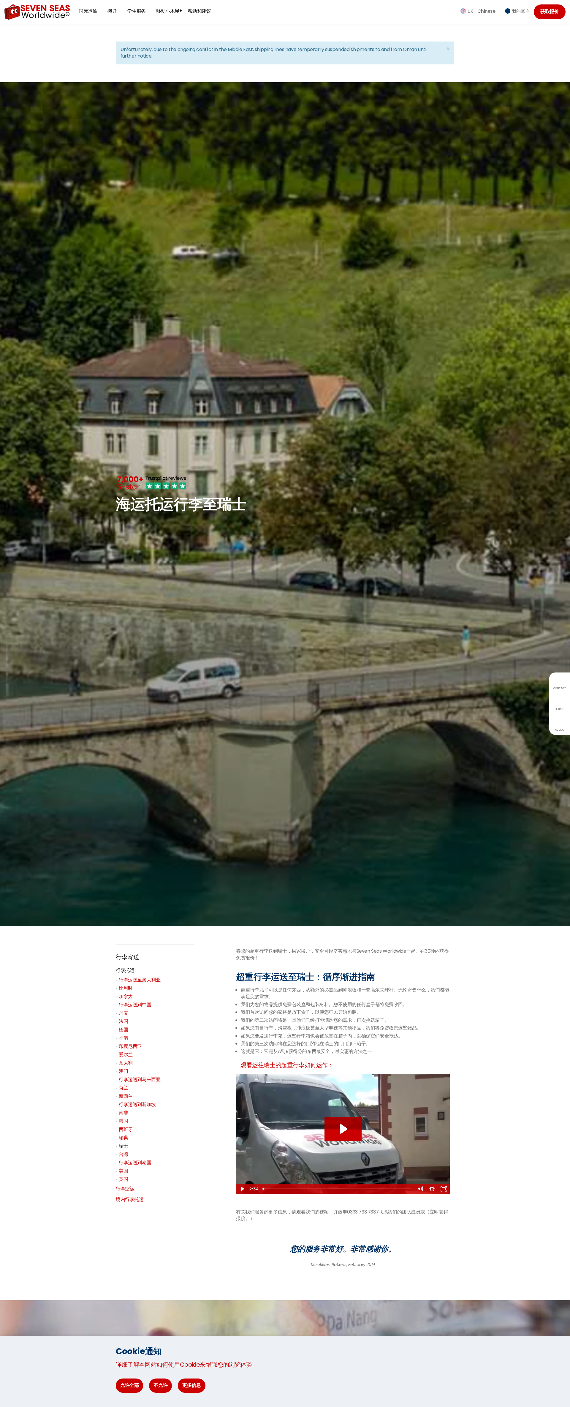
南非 (123, 1112)
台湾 (123, 1154)
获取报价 (549, 11)
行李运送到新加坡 (137, 1104)
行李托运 (125, 970)
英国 (123, 1179)
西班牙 (126, 1129)
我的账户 (520, 11)
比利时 (126, 988)
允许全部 (129, 1385)
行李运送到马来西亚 (139, 1079)
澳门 (123, 1071)
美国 (123, 1171)
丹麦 (123, 1013)
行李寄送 (127, 957)
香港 (123, 1038)
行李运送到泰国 (135, 1162)
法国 (123, 1021)
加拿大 (126, 996)
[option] (343, 1253)
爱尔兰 (126, 1054)
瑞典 (123, 1137)
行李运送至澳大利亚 (139, 979)
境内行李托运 (130, 1199)
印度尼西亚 (130, 1046)
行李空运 (125, 1188)
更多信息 (191, 1385)
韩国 (123, 1121)
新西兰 (126, 1096)
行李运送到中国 (135, 1004)
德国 (123, 1029)
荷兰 (123, 1087)
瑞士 (123, 1146)
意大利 (126, 1062)
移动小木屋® (169, 11)
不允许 (160, 1385)
